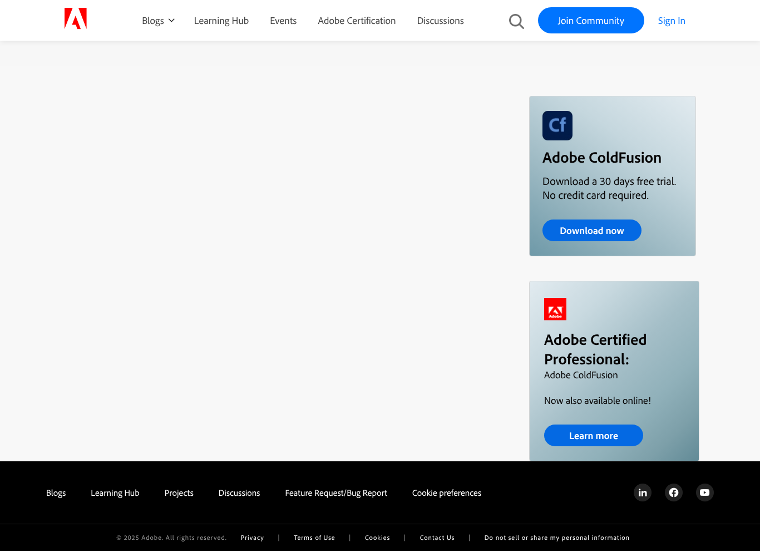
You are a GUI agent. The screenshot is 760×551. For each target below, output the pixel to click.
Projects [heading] (179, 492)
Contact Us (437, 537)
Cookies (377, 537)
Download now (592, 230)
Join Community (591, 20)
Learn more (593, 435)
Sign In (671, 20)
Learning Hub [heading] (115, 492)
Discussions (440, 20)
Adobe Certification (357, 20)
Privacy (252, 537)
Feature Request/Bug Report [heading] (336, 492)
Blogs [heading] (56, 492)
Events (283, 20)
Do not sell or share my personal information (557, 537)
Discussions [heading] (239, 492)
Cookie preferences (446, 492)
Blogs (153, 20)
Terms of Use (314, 537)
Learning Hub (221, 20)
